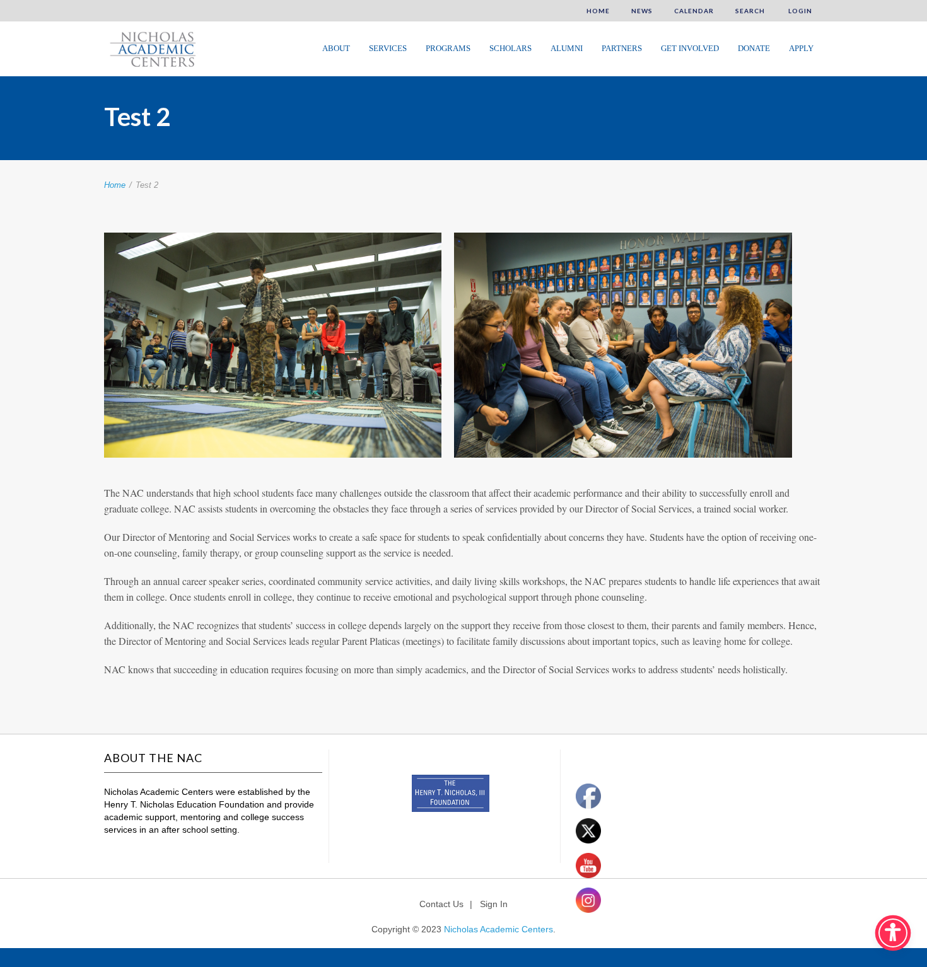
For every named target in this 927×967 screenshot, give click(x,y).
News (642, 10)
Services (388, 48)
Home (598, 10)
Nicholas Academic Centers (498, 929)
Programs (448, 48)
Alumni (567, 48)
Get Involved (690, 48)
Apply (801, 48)
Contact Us (441, 904)
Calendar (694, 10)
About (336, 48)
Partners (622, 48)
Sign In (494, 904)
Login (799, 10)
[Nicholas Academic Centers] (151, 47)
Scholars (510, 48)
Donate (754, 48)
